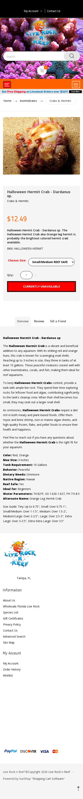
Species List (10, 612)
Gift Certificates (13, 618)
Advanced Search (14, 636)
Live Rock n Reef (59, 772)
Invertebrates (28, 101)
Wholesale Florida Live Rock (21, 606)
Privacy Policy (12, 624)
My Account (31, 11)
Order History (12, 669)
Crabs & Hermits (60, 101)
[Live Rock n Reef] (20, 554)
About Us (9, 600)
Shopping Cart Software (48, 779)
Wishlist (8, 675)
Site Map (9, 642)
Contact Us (53, 11)
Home (7, 101)
